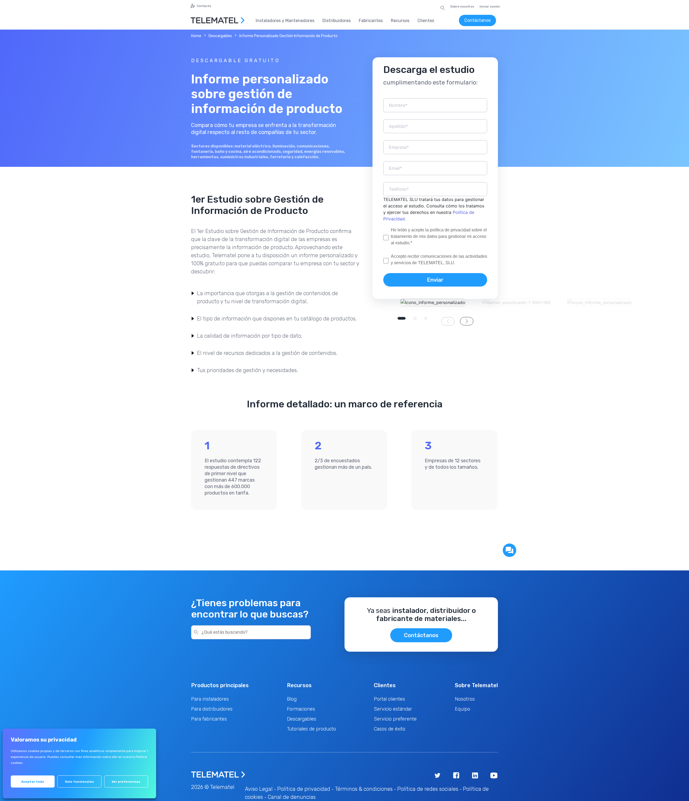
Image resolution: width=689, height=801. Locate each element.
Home (196, 36)
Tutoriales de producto (311, 729)
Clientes (425, 20)
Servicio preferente (395, 719)
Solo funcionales (79, 782)
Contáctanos (477, 20)
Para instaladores (210, 699)
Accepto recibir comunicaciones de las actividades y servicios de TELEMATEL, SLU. (439, 259)
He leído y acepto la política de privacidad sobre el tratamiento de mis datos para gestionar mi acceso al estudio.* (439, 236)
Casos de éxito (389, 729)
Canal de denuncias (292, 797)
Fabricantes (371, 20)
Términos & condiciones (364, 789)
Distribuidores (336, 20)
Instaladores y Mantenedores (285, 20)
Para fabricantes (209, 719)
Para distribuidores (212, 709)
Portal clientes (389, 699)
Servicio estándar (393, 709)
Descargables (220, 36)
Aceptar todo (32, 782)
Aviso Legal (259, 789)
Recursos (400, 20)
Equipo (462, 709)
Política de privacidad (303, 789)
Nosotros (465, 699)
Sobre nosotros (462, 6)
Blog (292, 699)
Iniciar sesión (490, 6)
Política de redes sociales (427, 789)
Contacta (204, 6)
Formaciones (301, 709)
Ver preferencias (126, 782)
